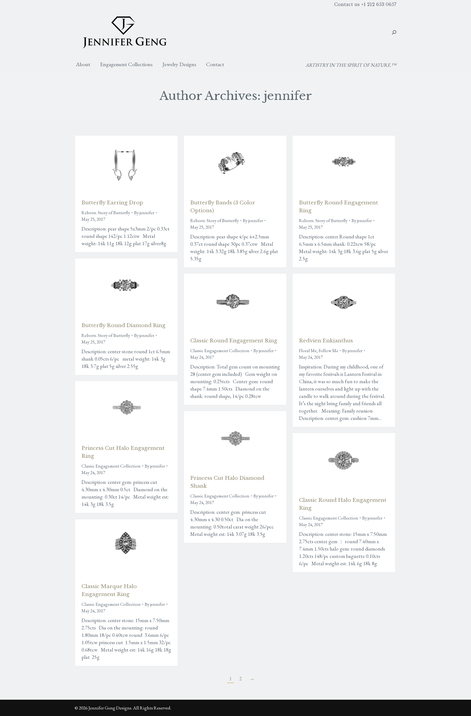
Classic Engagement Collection (219, 351)
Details (134, 164)
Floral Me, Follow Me (318, 351)
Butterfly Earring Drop (112, 202)
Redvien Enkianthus (326, 340)
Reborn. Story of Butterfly (105, 213)
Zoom (119, 164)
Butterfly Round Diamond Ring (123, 325)
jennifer (288, 95)
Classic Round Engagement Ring (233, 340)
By (144, 213)
